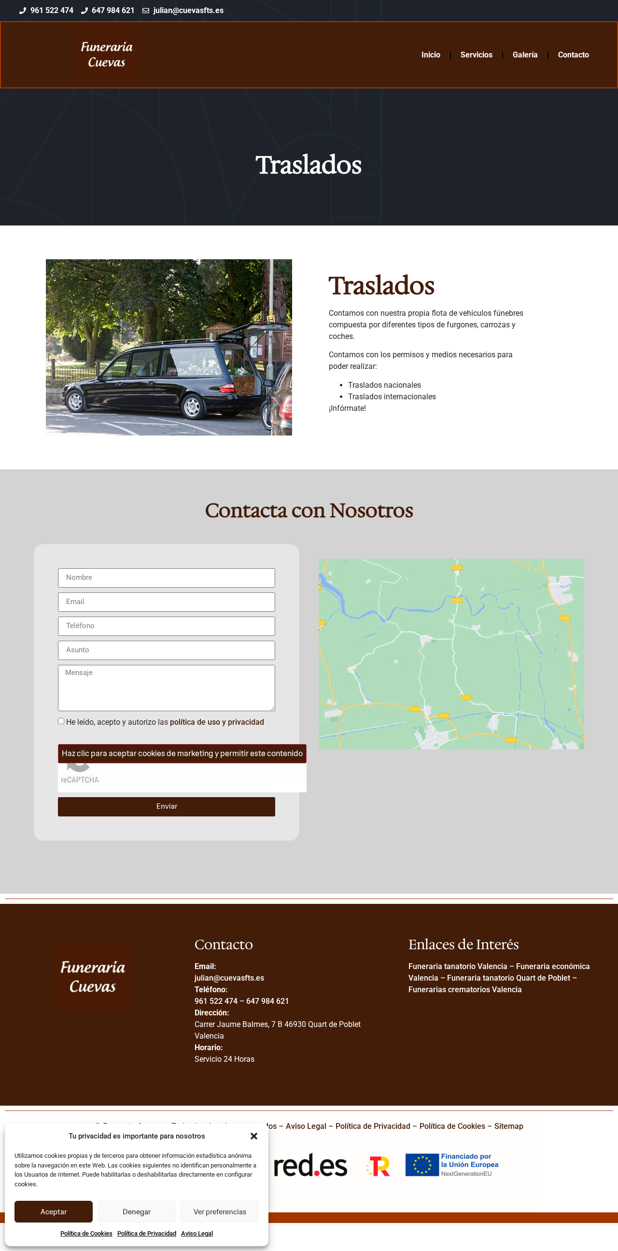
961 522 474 (216, 1001)
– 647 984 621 (263, 1001)
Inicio (430, 54)
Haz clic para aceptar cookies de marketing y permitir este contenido (182, 753)
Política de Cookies (86, 1233)
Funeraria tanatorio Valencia (457, 966)
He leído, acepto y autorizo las (165, 722)
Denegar (137, 1212)
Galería (525, 54)
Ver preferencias (220, 1212)
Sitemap (508, 1126)
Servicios (476, 54)
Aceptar (54, 1212)
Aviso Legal (197, 1233)
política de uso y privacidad (217, 722)
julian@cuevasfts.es (229, 978)
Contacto (573, 54)
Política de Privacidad (146, 1233)
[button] (254, 1136)
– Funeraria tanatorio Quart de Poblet (504, 978)
